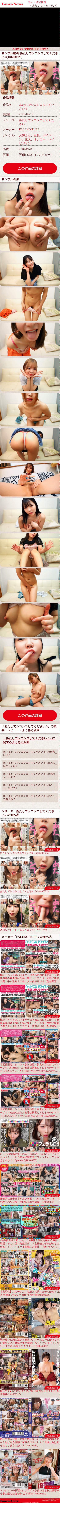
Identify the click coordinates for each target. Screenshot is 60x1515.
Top (30, 2)
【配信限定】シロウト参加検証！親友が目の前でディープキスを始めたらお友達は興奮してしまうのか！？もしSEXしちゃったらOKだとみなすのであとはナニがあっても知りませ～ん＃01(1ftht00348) (29, 1066)
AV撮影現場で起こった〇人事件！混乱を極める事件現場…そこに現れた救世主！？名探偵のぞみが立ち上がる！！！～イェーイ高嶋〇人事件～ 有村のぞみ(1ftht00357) (29, 1242)
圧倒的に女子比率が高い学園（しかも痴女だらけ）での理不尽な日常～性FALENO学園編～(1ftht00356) (29, 1198)
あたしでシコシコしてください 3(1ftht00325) (29, 851)
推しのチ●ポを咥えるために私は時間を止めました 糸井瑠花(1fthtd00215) (29, 1391)
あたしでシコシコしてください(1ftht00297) (29, 928)
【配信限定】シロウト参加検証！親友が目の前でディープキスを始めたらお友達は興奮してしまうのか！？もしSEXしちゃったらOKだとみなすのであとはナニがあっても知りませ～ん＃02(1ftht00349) (29, 1111)
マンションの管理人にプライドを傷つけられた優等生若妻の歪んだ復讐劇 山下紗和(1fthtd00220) (29, 1490)
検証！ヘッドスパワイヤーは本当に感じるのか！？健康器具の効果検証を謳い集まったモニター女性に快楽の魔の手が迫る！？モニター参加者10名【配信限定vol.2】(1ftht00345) (29, 1021)
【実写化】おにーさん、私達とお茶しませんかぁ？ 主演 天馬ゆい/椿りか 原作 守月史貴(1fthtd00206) (30, 1291)
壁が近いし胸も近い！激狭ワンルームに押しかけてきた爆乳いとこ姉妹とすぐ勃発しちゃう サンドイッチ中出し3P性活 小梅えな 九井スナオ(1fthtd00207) (30, 1341)
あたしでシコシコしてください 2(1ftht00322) (29, 890)
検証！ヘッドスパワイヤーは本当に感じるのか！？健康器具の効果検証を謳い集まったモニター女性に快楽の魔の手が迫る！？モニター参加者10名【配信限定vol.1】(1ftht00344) (29, 977)
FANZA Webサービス (51, 1500)
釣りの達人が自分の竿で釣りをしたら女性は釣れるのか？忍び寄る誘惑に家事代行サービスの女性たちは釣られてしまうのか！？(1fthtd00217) (29, 1441)
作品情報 (41, 2)
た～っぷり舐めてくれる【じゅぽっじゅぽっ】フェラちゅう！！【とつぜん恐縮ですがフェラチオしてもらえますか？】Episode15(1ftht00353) (29, 1156)
